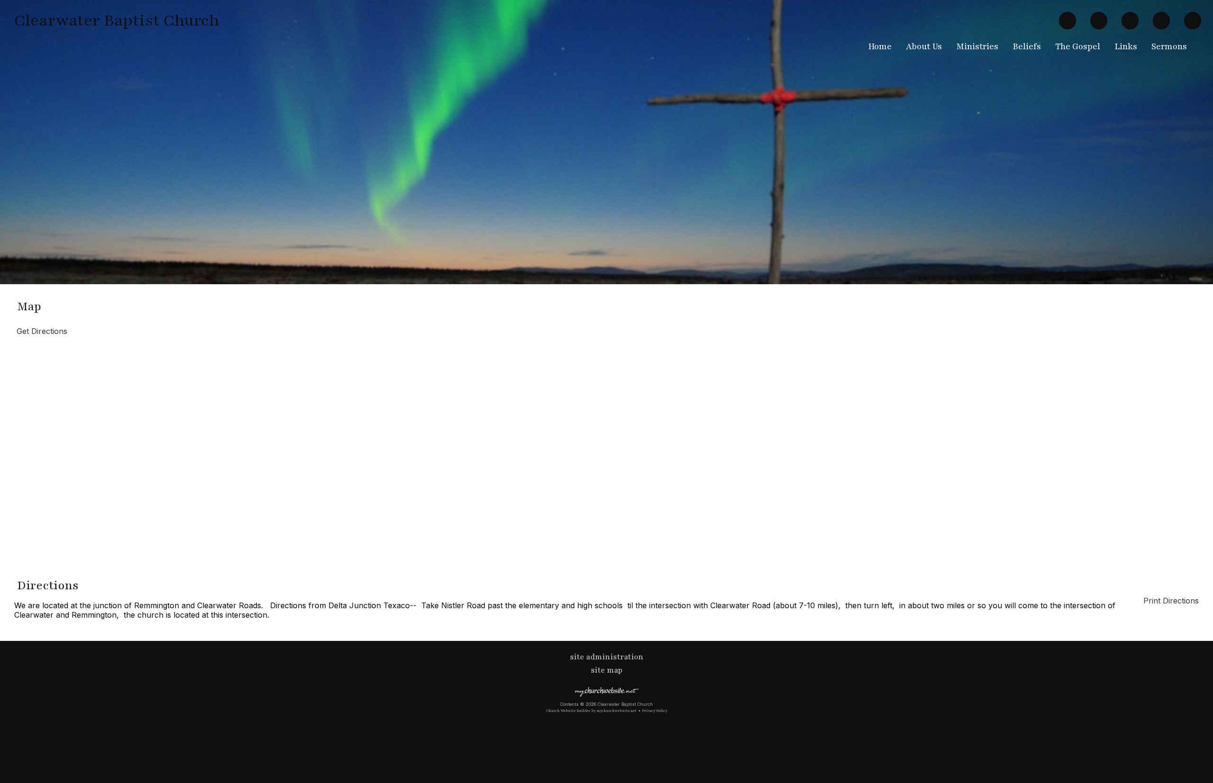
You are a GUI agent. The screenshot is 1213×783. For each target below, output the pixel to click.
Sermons (1169, 46)
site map (607, 670)
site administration (606, 657)
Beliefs (1027, 46)
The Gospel (1077, 46)
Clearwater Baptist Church (116, 20)
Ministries (977, 46)
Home (880, 46)
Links (1125, 46)
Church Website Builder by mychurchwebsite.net (591, 710)
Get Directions (40, 331)
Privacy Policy (654, 710)
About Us (924, 46)
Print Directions (1171, 600)
